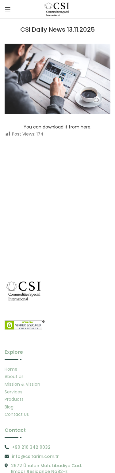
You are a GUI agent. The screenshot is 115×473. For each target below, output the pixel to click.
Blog (9, 407)
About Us (14, 376)
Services (13, 392)
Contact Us (17, 414)
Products (14, 399)
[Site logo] (57, 9)
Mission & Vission (22, 384)
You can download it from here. (57, 127)
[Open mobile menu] (8, 9)
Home (11, 369)
